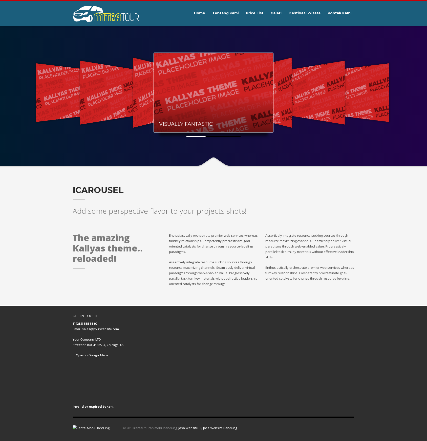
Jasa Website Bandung (220, 428)
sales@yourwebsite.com (100, 329)
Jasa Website (188, 428)
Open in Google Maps (91, 355)
